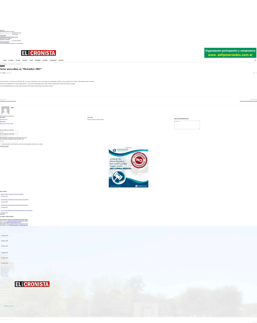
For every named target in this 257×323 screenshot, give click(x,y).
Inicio (1, 64)
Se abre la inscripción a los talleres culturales (95, 119)
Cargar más (2, 213)
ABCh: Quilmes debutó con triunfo (7, 238)
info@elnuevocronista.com (9, 305)
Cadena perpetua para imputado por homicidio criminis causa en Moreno (14, 199)
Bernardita (2, 224)
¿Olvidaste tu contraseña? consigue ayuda (9, 37)
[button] (255, 60)
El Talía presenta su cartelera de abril (18, 225)
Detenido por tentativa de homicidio (6, 123)
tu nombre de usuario (16, 32)
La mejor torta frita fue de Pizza (13, 222)
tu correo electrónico (16, 40)
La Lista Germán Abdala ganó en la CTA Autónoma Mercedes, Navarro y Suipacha (16, 210)
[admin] (1, 73)
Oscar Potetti (3, 219)
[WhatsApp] (26, 76)
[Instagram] (252, 45)
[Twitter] (254, 45)
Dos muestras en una (3, 119)
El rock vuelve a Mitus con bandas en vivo (17, 224)
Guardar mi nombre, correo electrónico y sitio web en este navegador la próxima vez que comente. (22, 144)
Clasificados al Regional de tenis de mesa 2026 (10, 233)
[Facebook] (250, 45)
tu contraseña (15, 34)
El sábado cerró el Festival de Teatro (8, 101)
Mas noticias (5, 64)
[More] (31, 76)
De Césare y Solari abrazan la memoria (248, 101)
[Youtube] (256, 45)
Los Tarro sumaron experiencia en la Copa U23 (10, 243)
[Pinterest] (22, 76)
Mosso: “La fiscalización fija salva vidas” (18, 219)
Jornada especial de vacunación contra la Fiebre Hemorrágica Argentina (14, 205)
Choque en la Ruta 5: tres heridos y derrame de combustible (12, 194)
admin (4, 72)
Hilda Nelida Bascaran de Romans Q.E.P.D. (17, 221)
